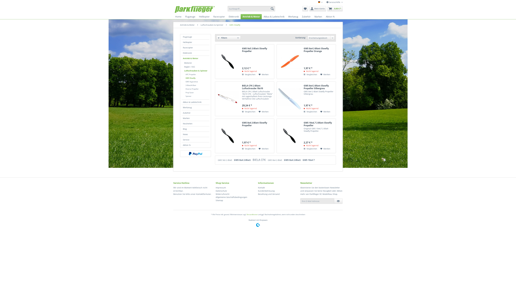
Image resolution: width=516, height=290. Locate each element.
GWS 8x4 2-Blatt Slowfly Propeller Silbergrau (316, 87)
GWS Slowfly (191, 78)
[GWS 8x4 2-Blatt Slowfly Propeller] (227, 135)
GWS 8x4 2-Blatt (242, 160)
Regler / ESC (189, 67)
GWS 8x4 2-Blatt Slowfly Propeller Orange (316, 49)
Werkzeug (187, 107)
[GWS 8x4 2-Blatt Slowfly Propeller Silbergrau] (289, 98)
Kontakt (261, 187)
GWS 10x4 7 (309, 160)
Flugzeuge (187, 37)
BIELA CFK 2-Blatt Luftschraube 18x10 (252, 87)
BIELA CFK (259, 160)
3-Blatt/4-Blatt (191, 85)
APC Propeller (191, 74)
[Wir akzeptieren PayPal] (195, 153)
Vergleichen (249, 74)
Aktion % (187, 145)
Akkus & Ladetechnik (192, 102)
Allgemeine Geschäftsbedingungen (231, 197)
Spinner (188, 96)
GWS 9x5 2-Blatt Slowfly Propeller (254, 49)
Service (186, 139)
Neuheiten (187, 123)
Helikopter (187, 42)
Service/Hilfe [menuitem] (334, 2)
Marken (186, 118)
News (185, 134)
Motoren (188, 63)
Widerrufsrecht (222, 194)
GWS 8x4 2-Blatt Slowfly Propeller (254, 124)
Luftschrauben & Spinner (195, 70)
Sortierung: (300, 37)
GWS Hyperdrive (192, 82)
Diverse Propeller (192, 89)
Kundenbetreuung (266, 191)
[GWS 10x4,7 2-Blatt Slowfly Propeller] (289, 135)
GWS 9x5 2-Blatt (225, 160)
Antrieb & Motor (190, 58)
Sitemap (219, 200)
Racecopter (188, 47)
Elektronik (187, 53)
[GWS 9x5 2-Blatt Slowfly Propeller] (227, 61)
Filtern (224, 38)
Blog (185, 129)
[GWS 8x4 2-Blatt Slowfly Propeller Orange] (289, 61)
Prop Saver (190, 92)
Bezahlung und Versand (269, 194)
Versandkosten (252, 214)
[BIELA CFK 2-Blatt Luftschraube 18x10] (227, 98)
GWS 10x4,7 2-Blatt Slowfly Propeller (318, 124)
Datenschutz (221, 191)
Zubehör (187, 113)
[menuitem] (251, 8)
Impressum (221, 187)
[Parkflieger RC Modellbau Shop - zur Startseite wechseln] (195, 9)
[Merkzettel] (305, 8)
